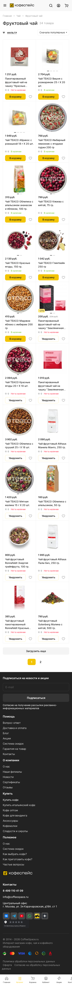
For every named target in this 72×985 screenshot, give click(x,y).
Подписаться (36, 698)
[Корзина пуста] (66, 5)
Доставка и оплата (14, 728)
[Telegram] (13, 915)
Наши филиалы (12, 771)
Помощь (9, 716)
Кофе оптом (10, 810)
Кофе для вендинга (15, 815)
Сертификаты (11, 782)
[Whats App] (29, 915)
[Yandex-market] (37, 915)
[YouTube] (21, 915)
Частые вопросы (13, 864)
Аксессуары (10, 820)
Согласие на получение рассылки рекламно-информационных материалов (30, 707)
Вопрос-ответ (12, 722)
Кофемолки (10, 826)
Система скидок (13, 743)
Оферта (7, 964)
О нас (6, 766)
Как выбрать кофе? (15, 854)
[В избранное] (30, 97)
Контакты (9, 754)
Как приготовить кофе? (17, 859)
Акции (7, 738)
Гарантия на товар (14, 748)
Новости (8, 777)
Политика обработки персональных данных (29, 961)
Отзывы (8, 787)
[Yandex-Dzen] (44, 915)
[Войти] (58, 5)
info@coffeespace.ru (15, 897)
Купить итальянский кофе (19, 805)
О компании (11, 760)
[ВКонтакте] (6, 915)
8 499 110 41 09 (13, 890)
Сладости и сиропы (15, 831)
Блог (6, 733)
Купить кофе (11, 800)
